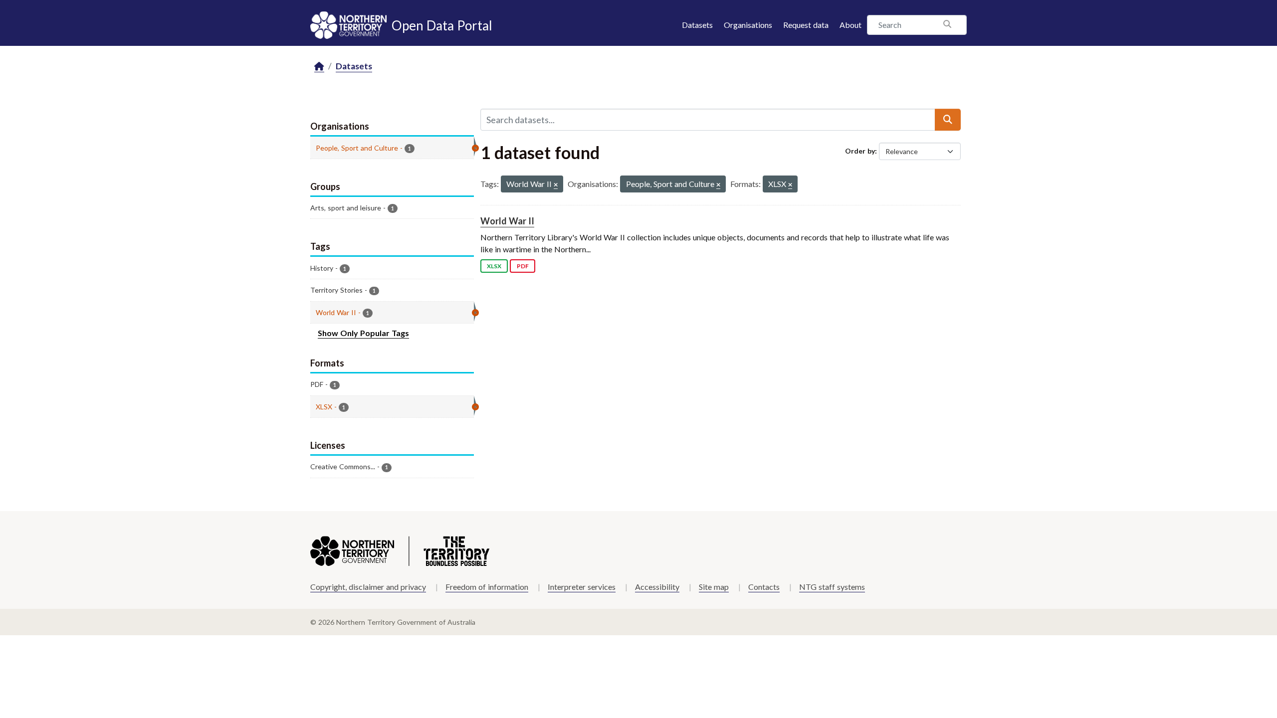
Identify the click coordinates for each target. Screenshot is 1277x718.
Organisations (748, 24)
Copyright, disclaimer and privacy (368, 586)
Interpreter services (582, 586)
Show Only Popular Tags (363, 333)
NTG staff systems (832, 586)
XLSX (494, 266)
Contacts (764, 586)
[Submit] (948, 120)
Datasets (697, 24)
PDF (523, 266)
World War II (507, 220)
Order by (860, 151)
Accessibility (657, 586)
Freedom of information (486, 586)
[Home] (319, 66)
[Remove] (556, 185)
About (850, 24)
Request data (806, 24)
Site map (714, 586)
